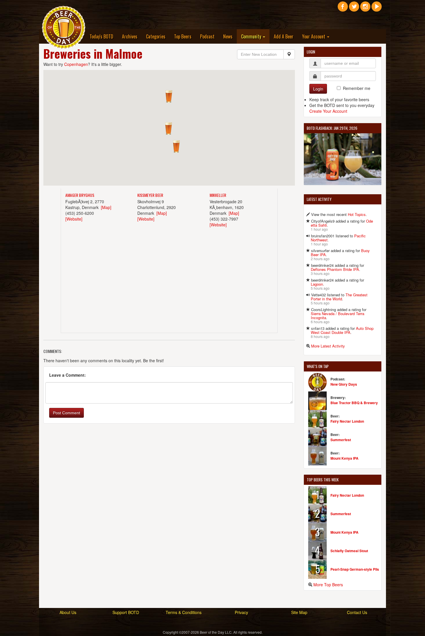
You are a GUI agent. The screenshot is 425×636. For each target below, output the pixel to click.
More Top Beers (328, 584)
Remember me (356, 88)
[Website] (73, 219)
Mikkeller (218, 195)
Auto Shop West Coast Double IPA (342, 330)
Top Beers (182, 36)
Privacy (241, 612)
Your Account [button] (314, 36)
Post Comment (66, 413)
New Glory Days (343, 384)
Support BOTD (125, 612)
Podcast (207, 36)
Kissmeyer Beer (150, 195)
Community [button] (251, 36)
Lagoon (317, 284)
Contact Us (357, 612)
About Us (68, 612)
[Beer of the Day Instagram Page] (365, 9)
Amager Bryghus (79, 195)
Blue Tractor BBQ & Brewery (354, 402)
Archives (129, 36)
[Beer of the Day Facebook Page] (343, 9)
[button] (176, 146)
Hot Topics (357, 214)
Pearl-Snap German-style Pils (354, 569)
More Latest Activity (328, 346)
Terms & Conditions (184, 612)
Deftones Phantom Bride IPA (335, 269)
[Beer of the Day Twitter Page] (354, 9)
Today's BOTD (101, 36)
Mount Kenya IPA (344, 458)
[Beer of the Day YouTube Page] (377, 9)
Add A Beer (283, 36)
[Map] (106, 207)
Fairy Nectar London (347, 421)
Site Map (299, 612)
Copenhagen (76, 64)
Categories (155, 36)
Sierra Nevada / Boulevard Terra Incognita (337, 315)
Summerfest (340, 439)
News (227, 36)
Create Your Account (328, 111)
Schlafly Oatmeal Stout (349, 550)
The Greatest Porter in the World (339, 297)
